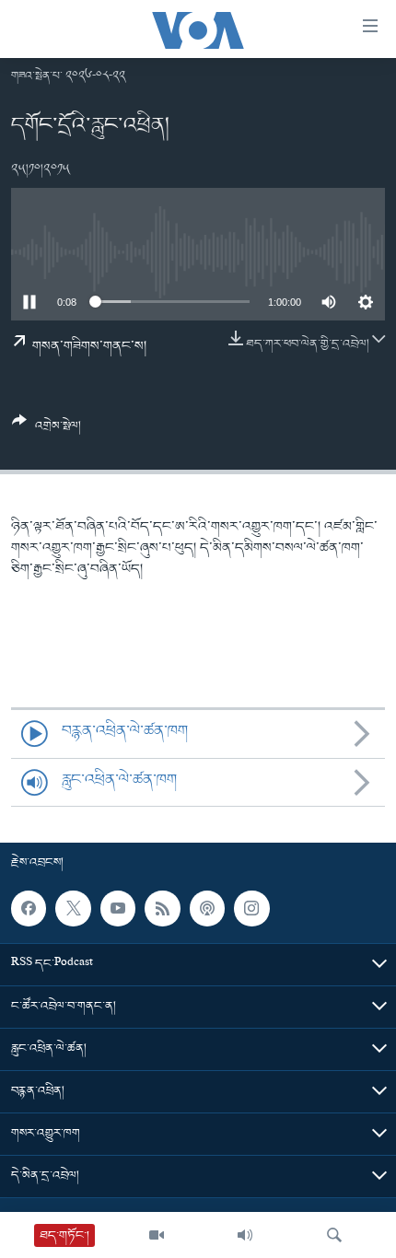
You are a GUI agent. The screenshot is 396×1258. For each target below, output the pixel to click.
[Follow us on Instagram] (251, 908)
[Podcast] (207, 908)
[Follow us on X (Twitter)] (72, 908)
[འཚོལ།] (334, 1235)
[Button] (46, 430)
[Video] (156, 1235)
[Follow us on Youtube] (117, 908)
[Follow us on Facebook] (28, 908)
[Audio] (245, 1235)
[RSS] (162, 908)
